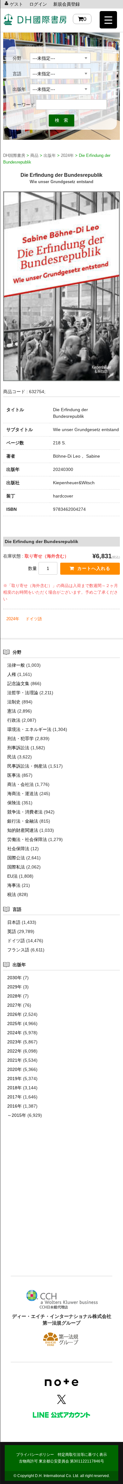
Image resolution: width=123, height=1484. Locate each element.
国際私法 (16, 866)
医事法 (13, 775)
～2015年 (16, 1115)
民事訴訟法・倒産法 (27, 766)
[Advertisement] (61, 1206)
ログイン (38, 4)
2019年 (14, 1078)
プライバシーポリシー (35, 1454)
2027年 (14, 1005)
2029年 (14, 986)
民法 (11, 756)
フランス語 (18, 949)
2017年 (14, 1096)
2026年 (14, 1014)
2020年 (14, 1069)
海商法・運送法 (22, 793)
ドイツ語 (34, 618)
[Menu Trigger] (108, 19)
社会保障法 (18, 848)
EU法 (12, 876)
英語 (11, 931)
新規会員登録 (66, 4)
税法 (11, 894)
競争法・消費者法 (25, 811)
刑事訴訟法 (18, 747)
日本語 (13, 922)
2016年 (14, 1106)
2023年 (14, 1041)
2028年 (14, 996)
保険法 (13, 802)
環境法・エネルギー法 (29, 729)
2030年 (14, 977)
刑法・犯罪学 (20, 738)
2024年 (12, 618)
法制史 (13, 701)
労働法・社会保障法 (27, 839)
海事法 (13, 885)
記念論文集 (18, 683)
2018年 (14, 1087)
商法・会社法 (20, 784)
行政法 (13, 720)
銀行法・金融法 (22, 821)
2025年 (14, 1023)
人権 (11, 674)
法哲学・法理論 (22, 692)
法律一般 (16, 665)
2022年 (14, 1051)
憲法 (11, 711)
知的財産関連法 (22, 830)
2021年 (14, 1060)
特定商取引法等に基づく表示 (82, 1454)
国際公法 (16, 857)
